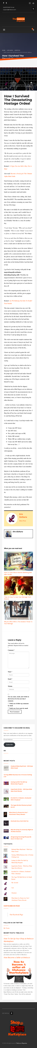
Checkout (14, 893)
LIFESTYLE (12, 86)
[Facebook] (3, 2)
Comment (11, 650)
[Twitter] (6, 2)
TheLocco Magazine (21, 1043)
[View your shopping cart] (33, 30)
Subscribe (9, 744)
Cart (12, 888)
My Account (14, 882)
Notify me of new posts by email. (18, 708)
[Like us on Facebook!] (11, 1013)
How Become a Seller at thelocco (17, 957)
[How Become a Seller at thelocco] (18, 971)
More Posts (22, 521)
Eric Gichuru (13, 83)
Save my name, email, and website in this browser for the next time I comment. (18, 699)
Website (10, 686)
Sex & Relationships (26, 86)
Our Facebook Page (12, 906)
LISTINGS (18, 86)
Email (10, 679)
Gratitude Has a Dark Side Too (19, 821)
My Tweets (6, 928)
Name (10, 672)
